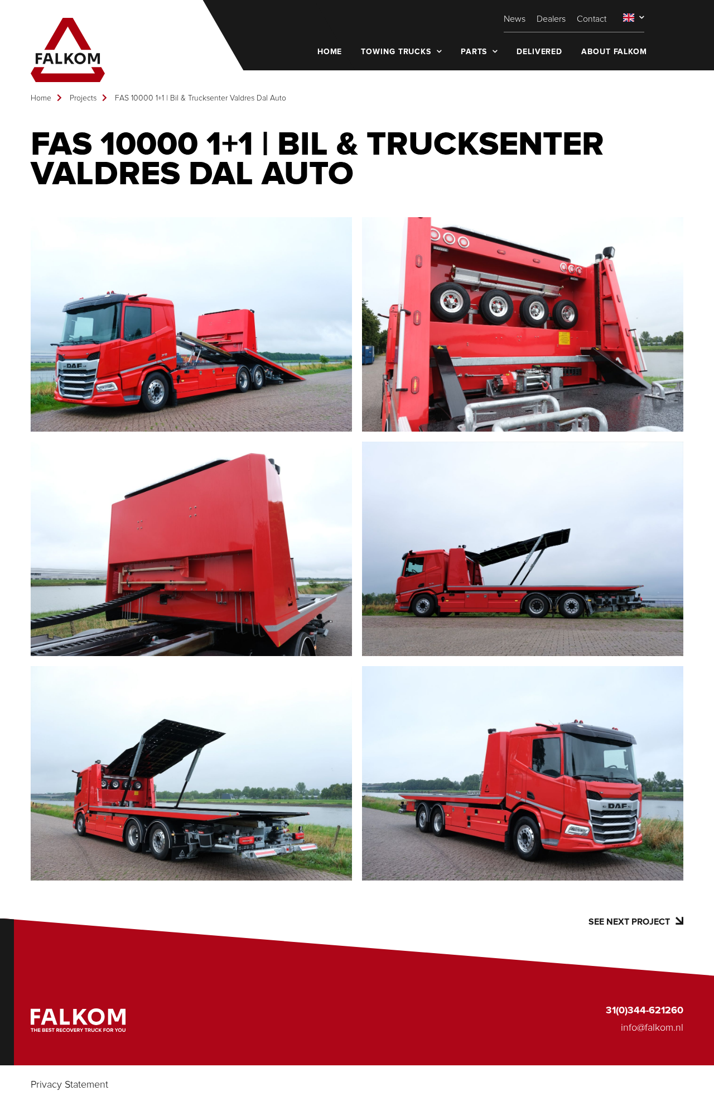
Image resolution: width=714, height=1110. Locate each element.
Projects (83, 98)
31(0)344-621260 (644, 1011)
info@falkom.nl (652, 1028)
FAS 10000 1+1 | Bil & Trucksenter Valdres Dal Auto (200, 98)
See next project (629, 921)
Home (41, 98)
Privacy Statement (69, 1085)
